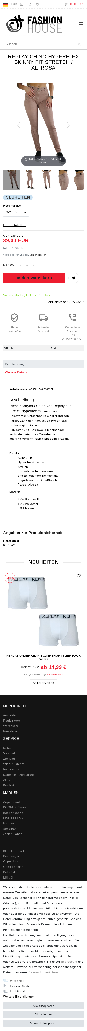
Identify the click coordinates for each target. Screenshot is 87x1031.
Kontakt (8, 785)
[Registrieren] (29, 4)
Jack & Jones (12, 834)
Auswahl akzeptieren (43, 1023)
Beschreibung (15, 364)
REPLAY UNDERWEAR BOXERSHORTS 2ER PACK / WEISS (43, 657)
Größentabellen (14, 225)
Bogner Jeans (13, 812)
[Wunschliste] (37, 4)
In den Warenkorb (34, 278)
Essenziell (17, 980)
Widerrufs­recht (13, 764)
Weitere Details (16, 372)
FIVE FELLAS (13, 818)
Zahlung (9, 758)
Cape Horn (11, 861)
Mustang (9, 823)
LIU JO (8, 877)
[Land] (6, 4)
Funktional (17, 991)
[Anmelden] (21, 4)
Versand (9, 753)
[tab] (43, 364)
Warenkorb (11, 726)
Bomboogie (11, 856)
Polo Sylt (9, 872)
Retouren (9, 748)
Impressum (11, 769)
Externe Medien (21, 986)
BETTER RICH (13, 851)
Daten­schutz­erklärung (19, 774)
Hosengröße (12, 205)
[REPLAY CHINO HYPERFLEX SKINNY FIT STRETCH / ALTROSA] (13, 180)
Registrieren (12, 720)
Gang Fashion (13, 866)
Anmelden (10, 715)
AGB (6, 780)
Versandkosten (37, 255)
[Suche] (80, 44)
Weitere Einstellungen (19, 996)
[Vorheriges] (18, 125)
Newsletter (10, 731)
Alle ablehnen (43, 1014)
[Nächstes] (68, 125)
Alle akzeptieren (43, 1006)
